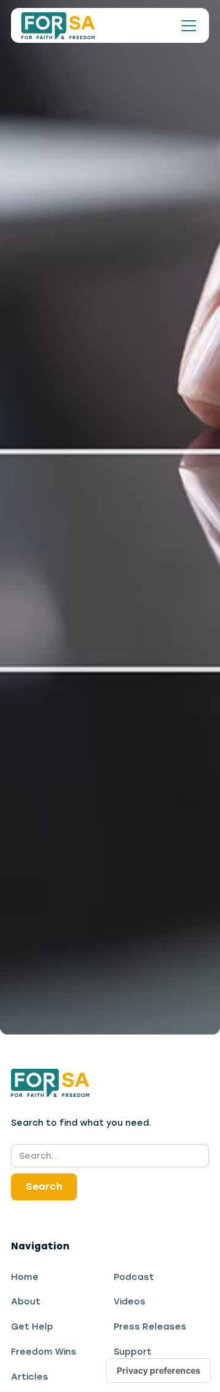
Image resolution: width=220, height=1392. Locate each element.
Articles (29, 1376)
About (25, 1301)
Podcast (134, 1276)
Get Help (32, 1326)
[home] (58, 25)
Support (133, 1351)
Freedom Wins (43, 1351)
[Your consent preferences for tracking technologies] (158, 1370)
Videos (129, 1301)
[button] (186, 25)
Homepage (78, 610)
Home (24, 1276)
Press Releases (150, 1326)
